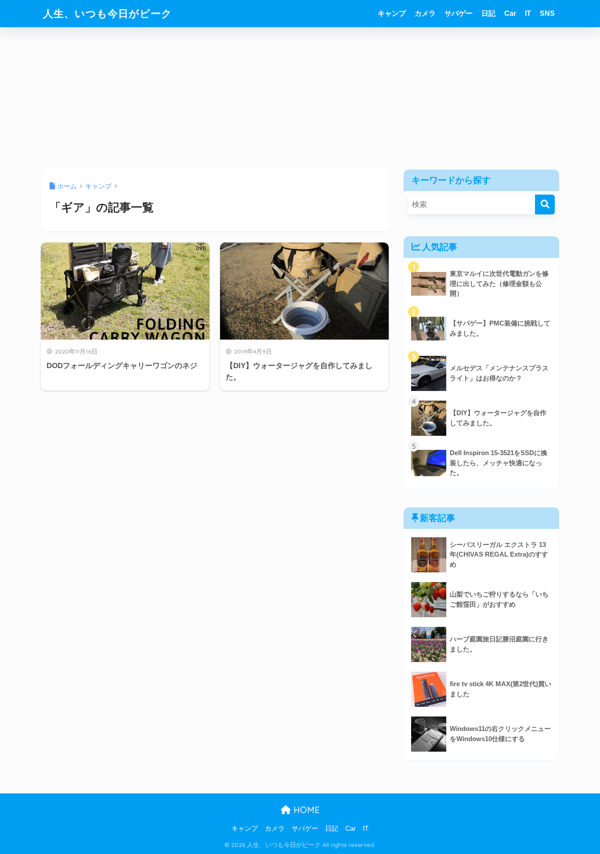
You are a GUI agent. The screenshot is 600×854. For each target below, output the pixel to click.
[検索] (545, 204)
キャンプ (392, 13)
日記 (488, 13)
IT (528, 13)
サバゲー (459, 13)
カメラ (425, 13)
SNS (547, 13)
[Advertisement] (300, 103)
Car (510, 13)
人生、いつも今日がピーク (107, 13)
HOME (305, 809)
